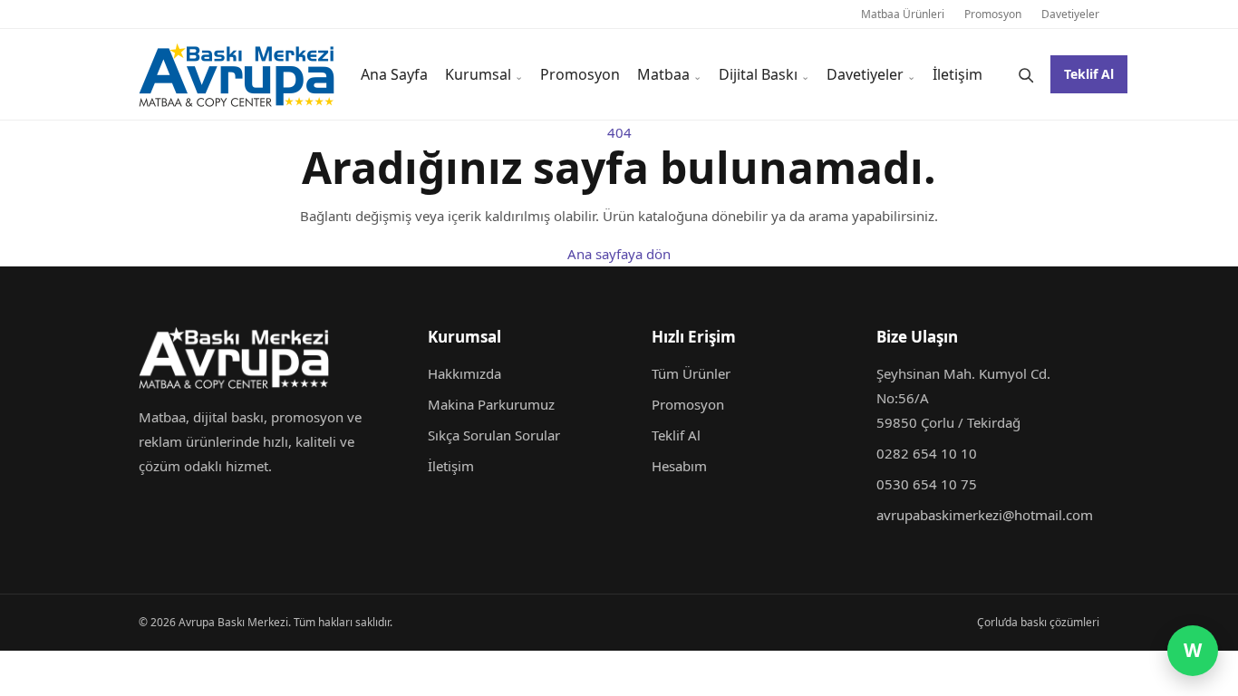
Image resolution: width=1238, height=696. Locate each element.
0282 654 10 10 (926, 453)
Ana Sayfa (394, 74)
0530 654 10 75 (926, 484)
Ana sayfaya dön (619, 254)
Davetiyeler (1070, 14)
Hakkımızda (464, 373)
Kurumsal (478, 74)
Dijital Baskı (758, 74)
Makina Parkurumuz (491, 404)
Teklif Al (1089, 73)
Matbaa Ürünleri (902, 14)
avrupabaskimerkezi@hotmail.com (984, 515)
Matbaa (663, 74)
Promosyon (992, 14)
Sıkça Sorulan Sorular (494, 435)
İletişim (957, 74)
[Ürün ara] (1025, 74)
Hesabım (679, 466)
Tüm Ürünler (691, 373)
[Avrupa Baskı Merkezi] (236, 75)
